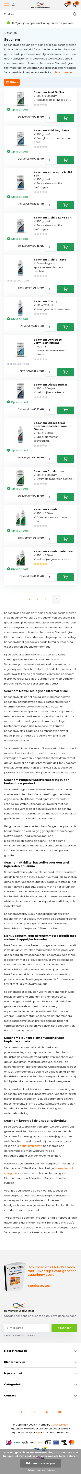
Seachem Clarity (45, 301)
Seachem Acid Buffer (49, 92)
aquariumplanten (31, 1146)
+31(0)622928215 (39, 1286)
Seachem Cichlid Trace (50, 259)
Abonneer (64, 1328)
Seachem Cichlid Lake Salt (53, 217)
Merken (12, 33)
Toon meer (62, 72)
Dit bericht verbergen (40, 1463)
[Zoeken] (75, 14)
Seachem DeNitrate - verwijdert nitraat (49, 341)
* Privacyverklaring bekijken (20, 1335)
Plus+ (64, 1424)
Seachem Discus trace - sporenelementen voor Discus (50, 426)
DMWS (55, 1424)
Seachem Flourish (46, 509)
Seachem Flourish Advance (53, 551)
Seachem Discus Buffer (50, 384)
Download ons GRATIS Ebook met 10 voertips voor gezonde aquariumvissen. (52, 1271)
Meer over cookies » (41, 1470)
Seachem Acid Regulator (51, 130)
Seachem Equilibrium (49, 471)
